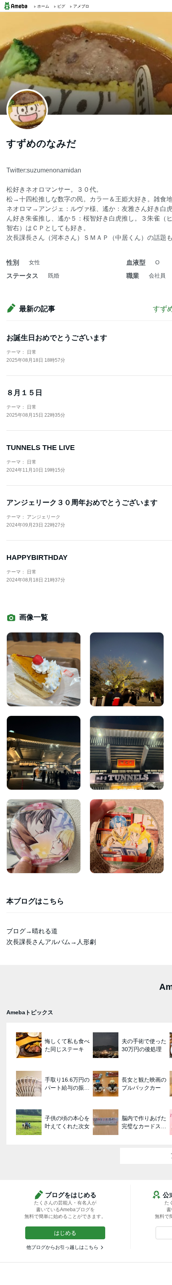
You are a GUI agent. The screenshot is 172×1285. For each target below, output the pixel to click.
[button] (65, 1232)
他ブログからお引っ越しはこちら (62, 1247)
